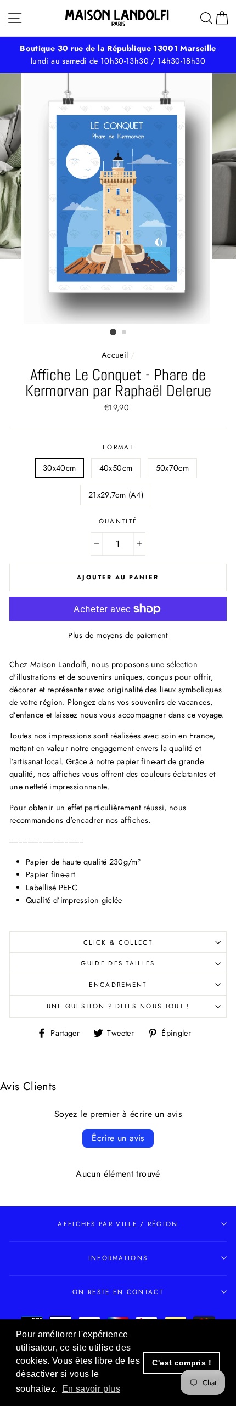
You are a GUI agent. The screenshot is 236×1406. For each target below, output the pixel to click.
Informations (118, 1257)
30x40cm (59, 467)
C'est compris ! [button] (181, 1362)
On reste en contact (118, 1292)
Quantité (118, 521)
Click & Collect (118, 942)
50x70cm (172, 467)
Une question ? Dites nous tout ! (118, 1006)
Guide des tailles (118, 963)
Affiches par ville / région (118, 1223)
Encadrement (118, 984)
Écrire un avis (118, 1138)
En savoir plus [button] (91, 1388)
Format (118, 447)
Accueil (115, 354)
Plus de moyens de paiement (117, 635)
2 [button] (124, 332)
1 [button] (113, 332)
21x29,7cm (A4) (115, 494)
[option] (118, 54)
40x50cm (116, 467)
